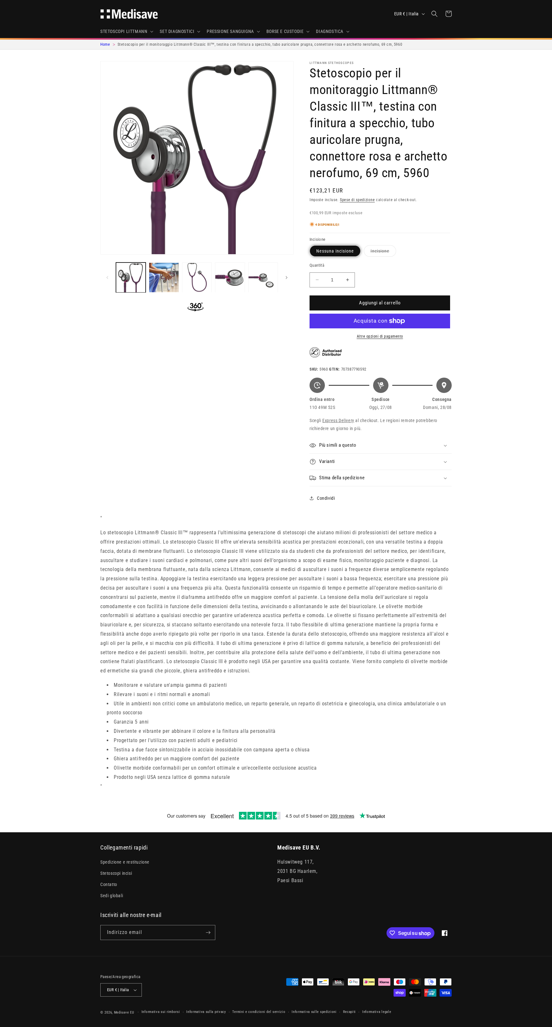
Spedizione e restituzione (125, 862)
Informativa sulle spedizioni (314, 1012)
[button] (126, 31)
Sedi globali (111, 895)
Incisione (383, 252)
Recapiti (349, 1012)
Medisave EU (124, 1012)
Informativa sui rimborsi (161, 1012)
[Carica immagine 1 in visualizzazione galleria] (131, 277)
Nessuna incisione (335, 251)
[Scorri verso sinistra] (107, 277)
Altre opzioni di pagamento (380, 336)
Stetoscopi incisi (116, 873)
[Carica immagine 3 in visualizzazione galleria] (197, 277)
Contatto (108, 884)
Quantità (317, 265)
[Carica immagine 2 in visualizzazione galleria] (164, 277)
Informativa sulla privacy (206, 1012)
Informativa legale (376, 1012)
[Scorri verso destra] (287, 277)
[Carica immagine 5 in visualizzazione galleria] (263, 277)
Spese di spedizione (357, 200)
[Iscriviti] (208, 932)
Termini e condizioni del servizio (258, 1012)
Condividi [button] (326, 498)
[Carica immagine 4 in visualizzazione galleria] (230, 277)
